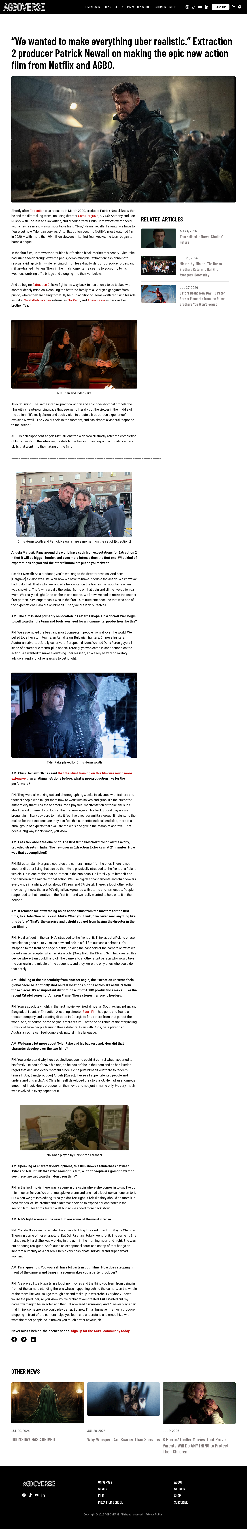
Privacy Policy (153, 1514)
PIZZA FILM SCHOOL (139, 7)
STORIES (161, 7)
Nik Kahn (74, 300)
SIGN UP (221, 7)
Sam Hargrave (88, 216)
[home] (24, 7)
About (178, 1482)
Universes (92, 7)
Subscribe (181, 1502)
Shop (177, 1496)
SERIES (119, 7)
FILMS (107, 7)
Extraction (37, 211)
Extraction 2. (41, 285)
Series (102, 1489)
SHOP (172, 7)
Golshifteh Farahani (38, 300)
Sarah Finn (89, 1012)
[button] (236, 7)
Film (101, 1496)
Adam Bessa (97, 300)
